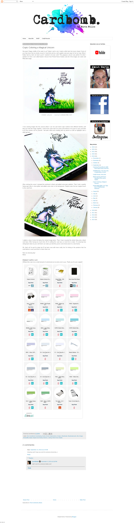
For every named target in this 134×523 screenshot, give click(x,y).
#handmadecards (72, 436)
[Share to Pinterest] (51, 434)
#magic (81, 436)
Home (24, 38)
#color (47, 436)
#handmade (64, 436)
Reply (28, 454)
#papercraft (36, 437)
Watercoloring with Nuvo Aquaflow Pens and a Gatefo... (99, 178)
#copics (59, 436)
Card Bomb (35, 461)
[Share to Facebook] (50, 434)
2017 (93, 212)
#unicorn (45, 437)
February (95, 205)
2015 (93, 217)
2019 (93, 156)
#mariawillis (26, 437)
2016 (93, 215)
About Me (31, 38)
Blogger (74, 516)
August (95, 191)
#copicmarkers (53, 436)
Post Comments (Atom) (36, 502)
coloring (50, 437)
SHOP (37, 38)
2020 (93, 154)
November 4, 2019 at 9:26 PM (49, 461)
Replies (31, 458)
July (94, 193)
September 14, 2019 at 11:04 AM (39, 449)
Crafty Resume (46, 38)
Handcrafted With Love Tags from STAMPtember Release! (100, 187)
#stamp (41, 437)
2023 (93, 147)
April (94, 200)
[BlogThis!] (46, 434)
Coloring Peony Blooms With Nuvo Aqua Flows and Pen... (101, 167)
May (94, 198)
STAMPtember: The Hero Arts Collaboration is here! (100, 171)
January (95, 207)
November (96, 160)
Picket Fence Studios (57, 437)
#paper (31, 437)
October (95, 162)
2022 (93, 149)
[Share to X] (48, 434)
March (95, 203)
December (96, 158)
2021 (93, 151)
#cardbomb (32, 436)
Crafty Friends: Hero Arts (99, 174)
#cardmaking (39, 436)
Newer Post (26, 500)
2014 (93, 219)
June (94, 196)
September (96, 165)
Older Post (82, 500)
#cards (44, 436)
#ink (78, 436)
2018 (93, 210)
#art (28, 436)
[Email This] (44, 434)
